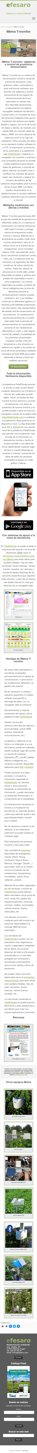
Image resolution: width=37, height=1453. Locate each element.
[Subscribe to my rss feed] (2, 19)
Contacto (18, 1357)
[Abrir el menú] (33, 18)
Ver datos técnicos (18, 366)
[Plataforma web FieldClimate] (18, 603)
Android (17, 426)
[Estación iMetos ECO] (18, 1201)
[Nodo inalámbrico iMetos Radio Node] (18, 1102)
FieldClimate (14, 153)
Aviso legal (25, 1450)
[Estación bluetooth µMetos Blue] (18, 1235)
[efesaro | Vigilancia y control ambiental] (18, 6)
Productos (9, 27)
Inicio (2, 27)
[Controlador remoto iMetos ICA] (18, 1268)
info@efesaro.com (21, 1075)
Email (18, 1416)
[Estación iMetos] (18, 1135)
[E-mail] (4, 19)
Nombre (18, 1409)
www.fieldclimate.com (13, 417)
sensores (26, 850)
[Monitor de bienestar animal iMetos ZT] (18, 1168)
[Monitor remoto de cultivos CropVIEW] (18, 1301)
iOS (8, 426)
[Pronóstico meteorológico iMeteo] (18, 636)
